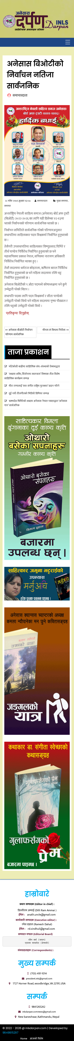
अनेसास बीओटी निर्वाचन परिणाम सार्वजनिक (19, 332)
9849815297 (10, 1033)
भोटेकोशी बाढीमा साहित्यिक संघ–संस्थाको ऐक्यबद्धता (34, 366)
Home (23, 1038)
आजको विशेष (36, 1038)
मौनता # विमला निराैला (54, 330)
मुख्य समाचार (62, 201)
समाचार (7, 206)
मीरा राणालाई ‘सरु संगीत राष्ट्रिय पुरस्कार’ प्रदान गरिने (34, 386)
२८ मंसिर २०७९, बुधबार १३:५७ (18, 201)
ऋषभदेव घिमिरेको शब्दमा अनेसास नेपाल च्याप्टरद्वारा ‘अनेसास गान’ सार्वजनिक (35, 403)
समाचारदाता (42, 201)
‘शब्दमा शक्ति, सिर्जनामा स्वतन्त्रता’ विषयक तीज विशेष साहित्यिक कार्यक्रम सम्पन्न (32, 376)
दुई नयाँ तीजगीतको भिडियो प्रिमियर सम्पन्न (29, 393)
